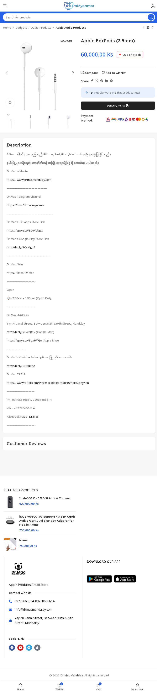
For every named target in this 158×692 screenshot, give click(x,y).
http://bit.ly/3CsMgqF (21, 247)
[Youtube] (20, 648)
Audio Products (41, 27)
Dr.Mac (33, 416)
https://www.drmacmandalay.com (29, 180)
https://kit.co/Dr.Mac (20, 273)
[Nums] (10, 544)
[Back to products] (148, 27)
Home (7, 27)
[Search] (151, 17)
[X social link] (96, 80)
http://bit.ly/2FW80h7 (21, 332)
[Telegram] (29, 648)
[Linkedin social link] (106, 80)
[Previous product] (143, 27)
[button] (7, 73)
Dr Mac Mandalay (71, 675)
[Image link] (100, 578)
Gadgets (21, 27)
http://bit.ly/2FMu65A (21, 366)
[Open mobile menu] (5, 6)
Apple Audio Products (71, 27)
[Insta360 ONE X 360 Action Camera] (10, 502)
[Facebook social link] (92, 80)
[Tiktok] (37, 648)
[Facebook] (12, 648)
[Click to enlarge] (10, 102)
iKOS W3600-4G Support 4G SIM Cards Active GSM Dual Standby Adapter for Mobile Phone (47, 520)
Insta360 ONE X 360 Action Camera (44, 498)
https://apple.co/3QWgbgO (25, 230)
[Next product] (152, 27)
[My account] (153, 6)
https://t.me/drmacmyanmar (26, 205)
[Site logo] (79, 5)
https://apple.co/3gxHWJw (24, 340)
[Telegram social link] (111, 80)
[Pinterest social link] (101, 80)
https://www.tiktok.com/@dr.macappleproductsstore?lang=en (48, 383)
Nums (23, 540)
